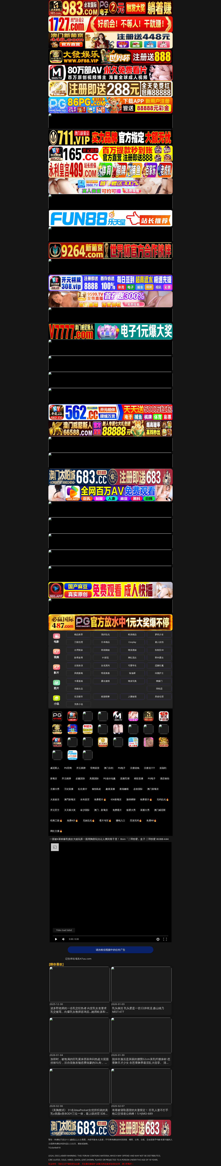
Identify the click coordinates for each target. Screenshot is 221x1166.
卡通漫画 (78, 681)
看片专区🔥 (105, 820)
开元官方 (55, 809)
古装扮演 (78, 665)
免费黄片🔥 (146, 799)
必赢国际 (80, 778)
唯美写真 (132, 681)
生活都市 (78, 696)
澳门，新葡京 (101, 809)
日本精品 (105, 642)
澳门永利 (108, 767)
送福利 (163, 767)
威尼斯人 (55, 767)
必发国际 (138, 788)
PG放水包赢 (109, 778)
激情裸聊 (131, 799)
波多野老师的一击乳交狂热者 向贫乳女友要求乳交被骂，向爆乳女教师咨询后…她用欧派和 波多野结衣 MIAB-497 (79, 1011)
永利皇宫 (84, 799)
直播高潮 (124, 778)
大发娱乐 (55, 799)
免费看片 (117, 809)
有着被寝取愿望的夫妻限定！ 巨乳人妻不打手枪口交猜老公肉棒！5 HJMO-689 (140, 1111)
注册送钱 (134, 767)
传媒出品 (78, 688)
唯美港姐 (132, 649)
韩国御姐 (105, 649)
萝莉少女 (159, 634)
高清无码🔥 (136, 820)
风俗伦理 (159, 696)
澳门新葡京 (153, 788)
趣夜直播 (110, 788)
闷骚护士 (159, 673)
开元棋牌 (81, 767)
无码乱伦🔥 (163, 799)
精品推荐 (78, 634)
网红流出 (132, 657)
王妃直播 (68, 788)
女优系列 (105, 665)
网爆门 (159, 681)
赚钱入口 (120, 820)
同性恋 (159, 688)
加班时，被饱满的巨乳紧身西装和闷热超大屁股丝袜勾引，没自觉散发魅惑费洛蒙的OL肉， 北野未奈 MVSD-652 (79, 1062)
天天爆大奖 (70, 809)
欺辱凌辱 (78, 657)
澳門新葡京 (70, 799)
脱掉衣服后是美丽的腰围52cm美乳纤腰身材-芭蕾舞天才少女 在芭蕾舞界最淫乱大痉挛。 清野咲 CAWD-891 (141, 1062)
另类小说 (78, 704)
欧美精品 (132, 634)
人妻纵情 (132, 696)
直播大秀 (144, 809)
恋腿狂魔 (159, 665)
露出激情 (105, 681)
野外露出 (159, 657)
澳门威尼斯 (160, 809)
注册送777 (149, 767)
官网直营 (94, 767)
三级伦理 (78, 642)
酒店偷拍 (164, 778)
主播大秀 (55, 788)
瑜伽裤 (132, 673)
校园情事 (105, 696)
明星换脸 (105, 673)
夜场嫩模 (124, 788)
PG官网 (68, 767)
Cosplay (132, 642)
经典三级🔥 (56, 820)
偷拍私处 (96, 788)
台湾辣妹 (78, 649)
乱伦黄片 (82, 788)
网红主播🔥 (56, 830)
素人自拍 (159, 642)
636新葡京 (116, 799)
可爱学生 (132, 665)
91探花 (105, 657)
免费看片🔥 (100, 799)
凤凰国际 (94, 778)
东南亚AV (159, 649)
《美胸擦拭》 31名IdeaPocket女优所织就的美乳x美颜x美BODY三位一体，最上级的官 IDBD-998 (79, 1113)
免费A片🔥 (72, 820)
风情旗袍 (78, 673)
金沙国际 (84, 809)
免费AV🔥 (151, 820)
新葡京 (53, 778)
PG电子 (122, 767)
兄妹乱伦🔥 (89, 820)
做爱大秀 (131, 809)
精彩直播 (138, 778)
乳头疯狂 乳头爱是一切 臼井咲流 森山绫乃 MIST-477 (138, 1010)
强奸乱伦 (105, 634)
